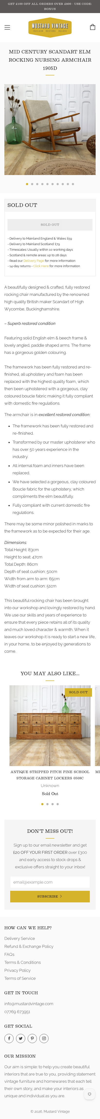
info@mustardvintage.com (28, 1003)
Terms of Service (20, 978)
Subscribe (47, 896)
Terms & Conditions (22, 962)
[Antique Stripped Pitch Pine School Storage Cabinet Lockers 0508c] (50, 725)
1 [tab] (42, 804)
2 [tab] (47, 804)
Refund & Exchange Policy (28, 946)
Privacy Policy (17, 970)
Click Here (41, 266)
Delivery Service (19, 938)
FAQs (9, 954)
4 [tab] (58, 804)
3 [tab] (52, 804)
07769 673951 (17, 1011)
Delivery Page (34, 261)
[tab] (27, 184)
